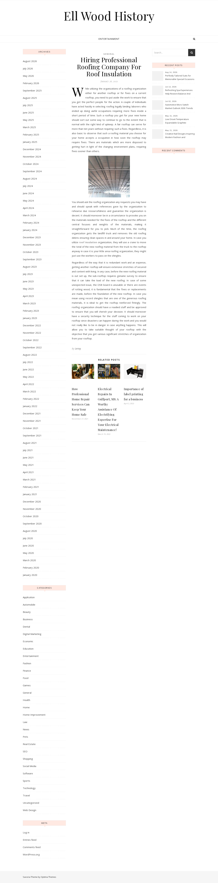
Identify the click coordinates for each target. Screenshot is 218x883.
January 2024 (30, 230)
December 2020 (32, 501)
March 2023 (29, 303)
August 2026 (30, 61)
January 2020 (30, 574)
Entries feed (29, 839)
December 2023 (32, 237)
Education (28, 648)
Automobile (29, 604)
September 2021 (32, 435)
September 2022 (32, 347)
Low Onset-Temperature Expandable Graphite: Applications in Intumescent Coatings (178, 121)
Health (26, 700)
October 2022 (30, 340)
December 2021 (32, 413)
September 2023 (32, 259)
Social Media (29, 766)
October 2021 (30, 428)
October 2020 (30, 516)
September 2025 (32, 90)
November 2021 (32, 420)
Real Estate (29, 744)
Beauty (27, 612)
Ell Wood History (109, 16)
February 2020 (31, 567)
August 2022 (30, 354)
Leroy (78, 348)
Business (28, 619)
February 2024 (31, 222)
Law (25, 722)
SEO (25, 751)
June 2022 (28, 369)
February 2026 (31, 83)
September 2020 (32, 523)
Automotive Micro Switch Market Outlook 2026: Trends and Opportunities (179, 106)
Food (25, 678)
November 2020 (32, 508)
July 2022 (28, 362)
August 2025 (30, 97)
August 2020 (30, 530)
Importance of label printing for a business (134, 394)
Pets (25, 736)
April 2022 (28, 384)
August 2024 (30, 178)
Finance (27, 670)
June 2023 (28, 281)
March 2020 (29, 560)
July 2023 (28, 274)
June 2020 (28, 545)
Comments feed (32, 847)
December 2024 (32, 149)
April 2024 (28, 208)
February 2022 (31, 398)
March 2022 (29, 391)
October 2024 (30, 163)
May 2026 (28, 75)
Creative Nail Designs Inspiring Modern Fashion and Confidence (180, 135)
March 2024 (29, 215)
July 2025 (28, 105)
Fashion (27, 663)
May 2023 (28, 288)
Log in (26, 832)
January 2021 (30, 494)
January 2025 (30, 141)
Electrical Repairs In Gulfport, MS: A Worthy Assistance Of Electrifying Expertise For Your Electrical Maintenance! (108, 409)
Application (29, 597)
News (26, 729)
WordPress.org (31, 854)
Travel (26, 795)
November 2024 (32, 156)
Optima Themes (48, 877)
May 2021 (28, 464)
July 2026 (28, 68)
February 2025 (31, 134)
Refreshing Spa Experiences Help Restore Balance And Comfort (179, 92)
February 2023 (31, 310)
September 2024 (32, 171)
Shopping (28, 758)
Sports (26, 780)
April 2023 (28, 296)
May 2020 (28, 552)
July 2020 (28, 538)
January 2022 (30, 406)
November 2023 (32, 244)
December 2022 (32, 325)
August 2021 (30, 442)
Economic (28, 641)
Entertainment (109, 38)
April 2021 (28, 472)
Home (26, 707)
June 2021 (28, 457)
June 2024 (28, 193)
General (27, 692)
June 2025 (28, 112)
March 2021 (29, 479)
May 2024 (28, 200)
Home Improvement (34, 714)
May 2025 (28, 119)
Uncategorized (31, 802)
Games (27, 685)
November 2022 (32, 332)
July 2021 (28, 450)
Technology (29, 788)
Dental (26, 626)
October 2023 (30, 252)
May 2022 (28, 376)
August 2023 (30, 266)
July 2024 (28, 185)
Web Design (29, 810)
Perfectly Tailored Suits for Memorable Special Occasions (179, 77)
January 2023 (30, 318)
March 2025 (29, 127)
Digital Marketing (32, 634)
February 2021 (31, 486)
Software (28, 773)
